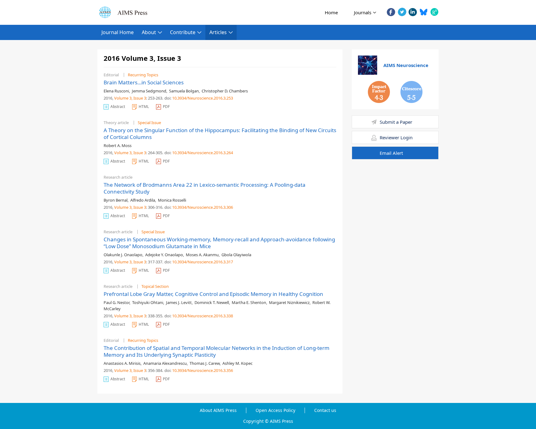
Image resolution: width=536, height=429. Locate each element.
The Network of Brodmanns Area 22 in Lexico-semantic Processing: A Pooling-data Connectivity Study (205, 188)
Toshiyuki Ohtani (147, 302)
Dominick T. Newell (211, 302)
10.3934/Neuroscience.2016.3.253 (202, 98)
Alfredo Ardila (142, 200)
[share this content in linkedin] (413, 12)
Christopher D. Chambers (225, 91)
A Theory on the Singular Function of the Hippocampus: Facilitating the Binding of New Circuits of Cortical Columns (220, 134)
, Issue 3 (139, 98)
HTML (144, 106)
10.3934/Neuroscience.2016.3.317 (202, 262)
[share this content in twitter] (402, 12)
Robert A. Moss (118, 145)
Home (331, 12)
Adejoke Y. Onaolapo (164, 254)
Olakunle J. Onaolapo (123, 254)
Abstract (117, 106)
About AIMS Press (218, 410)
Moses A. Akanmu (202, 254)
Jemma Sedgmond (149, 91)
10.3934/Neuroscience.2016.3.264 (202, 152)
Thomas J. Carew (205, 363)
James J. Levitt (179, 302)
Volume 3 (123, 98)
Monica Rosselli (172, 200)
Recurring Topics (143, 75)
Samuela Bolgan (184, 91)
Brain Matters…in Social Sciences (144, 82)
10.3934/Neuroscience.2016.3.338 (202, 316)
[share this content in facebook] (391, 12)
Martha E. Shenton (249, 302)
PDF (166, 106)
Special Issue (149, 122)
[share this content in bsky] (423, 12)
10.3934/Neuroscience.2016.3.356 (202, 370)
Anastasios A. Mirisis (122, 363)
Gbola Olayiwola (236, 254)
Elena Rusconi (116, 91)
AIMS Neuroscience (405, 65)
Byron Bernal (115, 200)
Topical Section (155, 286)
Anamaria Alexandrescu (165, 363)
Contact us (325, 410)
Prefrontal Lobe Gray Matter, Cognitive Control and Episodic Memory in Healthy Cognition (213, 293)
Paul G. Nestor (116, 302)
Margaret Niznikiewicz (289, 302)
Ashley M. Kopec (237, 363)
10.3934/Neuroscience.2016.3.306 (202, 207)
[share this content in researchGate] (434, 12)
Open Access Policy (275, 410)
